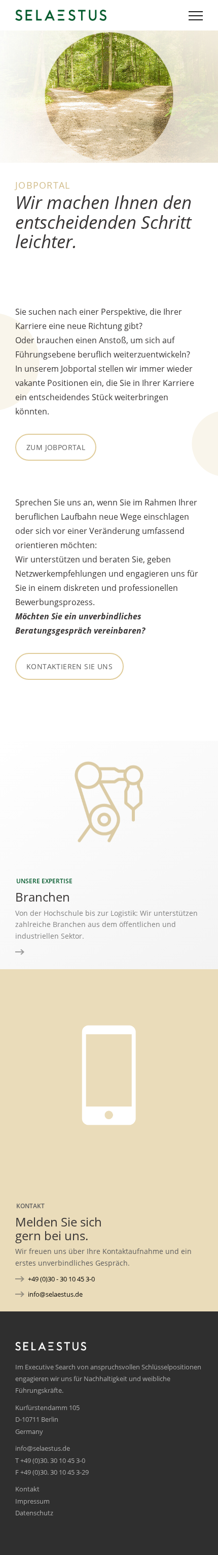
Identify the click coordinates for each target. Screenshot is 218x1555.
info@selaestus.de (55, 1294)
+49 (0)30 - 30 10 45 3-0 (61, 1278)
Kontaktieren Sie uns (69, 666)
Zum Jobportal (55, 447)
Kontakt (27, 1488)
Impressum (32, 1501)
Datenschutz (34, 1512)
